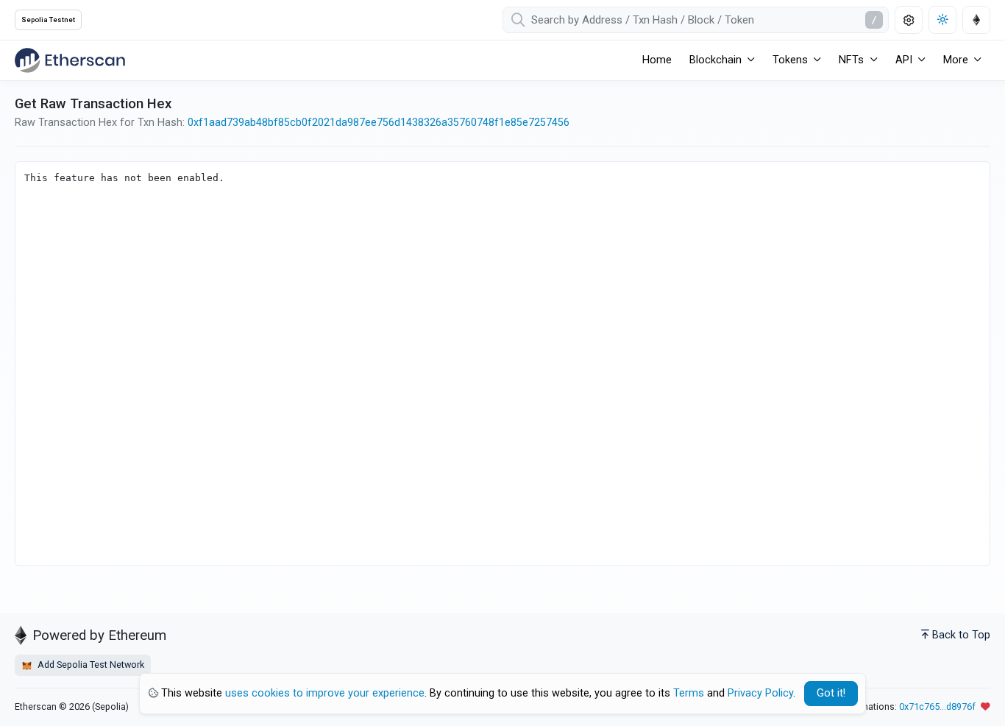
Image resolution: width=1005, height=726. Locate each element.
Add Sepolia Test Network (89, 664)
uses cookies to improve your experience (325, 693)
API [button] (903, 60)
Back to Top (961, 635)
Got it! (831, 693)
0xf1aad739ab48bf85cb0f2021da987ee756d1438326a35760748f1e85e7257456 (378, 122)
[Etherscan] (70, 60)
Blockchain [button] (715, 60)
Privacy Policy (760, 693)
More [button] (955, 60)
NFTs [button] (851, 60)
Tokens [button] (790, 60)
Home (657, 60)
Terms (688, 693)
